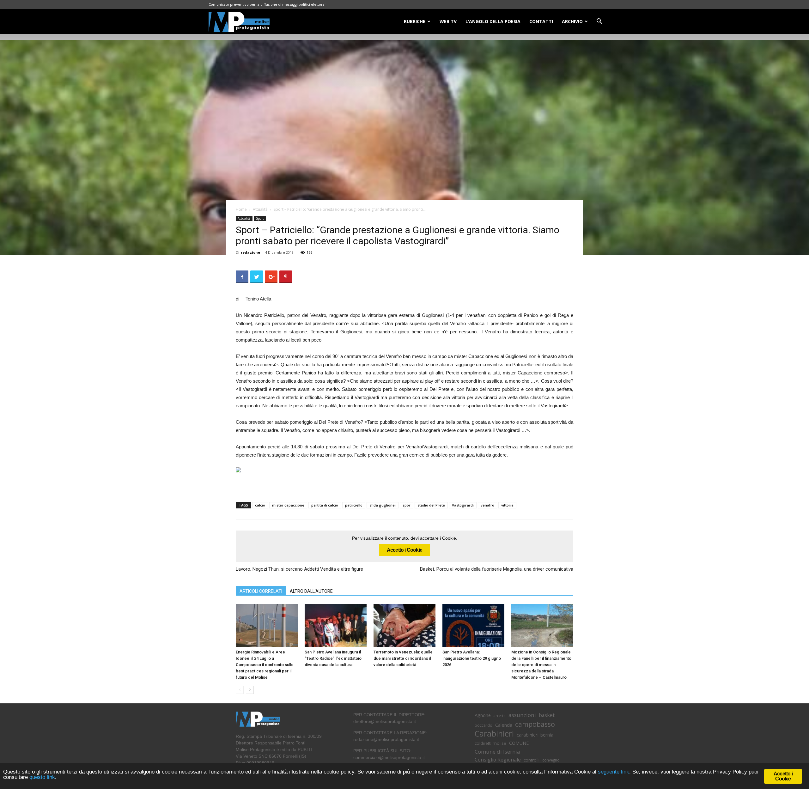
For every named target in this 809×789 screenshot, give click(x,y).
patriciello (353, 505)
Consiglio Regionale (498, 759)
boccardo (483, 725)
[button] (599, 22)
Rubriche (414, 21)
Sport (260, 218)
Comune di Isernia (497, 751)
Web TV (448, 21)
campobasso (535, 724)
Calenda (503, 725)
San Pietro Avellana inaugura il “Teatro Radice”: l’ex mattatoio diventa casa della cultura (333, 658)
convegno (551, 759)
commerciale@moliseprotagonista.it (389, 757)
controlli (531, 760)
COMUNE (519, 743)
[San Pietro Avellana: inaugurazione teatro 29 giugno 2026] (473, 625)
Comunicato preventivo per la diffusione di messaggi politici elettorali (267, 4)
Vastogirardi (463, 505)
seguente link (613, 772)
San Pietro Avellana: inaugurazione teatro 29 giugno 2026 (471, 658)
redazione (250, 252)
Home (241, 209)
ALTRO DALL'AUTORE (311, 591)
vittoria (507, 505)
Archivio (572, 21)
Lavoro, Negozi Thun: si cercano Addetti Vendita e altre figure (300, 569)
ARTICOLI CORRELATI (261, 591)
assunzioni (522, 715)
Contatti (541, 21)
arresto (500, 715)
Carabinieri (494, 733)
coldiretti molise (490, 743)
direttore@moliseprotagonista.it (384, 721)
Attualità (260, 209)
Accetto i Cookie (404, 550)
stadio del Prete (431, 505)
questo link (41, 777)
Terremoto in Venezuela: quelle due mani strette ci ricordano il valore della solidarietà (403, 658)
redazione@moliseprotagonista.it (386, 739)
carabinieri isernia (535, 734)
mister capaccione (288, 505)
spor (407, 505)
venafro (487, 505)
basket (547, 715)
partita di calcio (324, 505)
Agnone (483, 715)
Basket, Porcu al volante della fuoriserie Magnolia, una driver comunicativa (496, 569)
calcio (260, 505)
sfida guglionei (382, 505)
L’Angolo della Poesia (492, 21)
